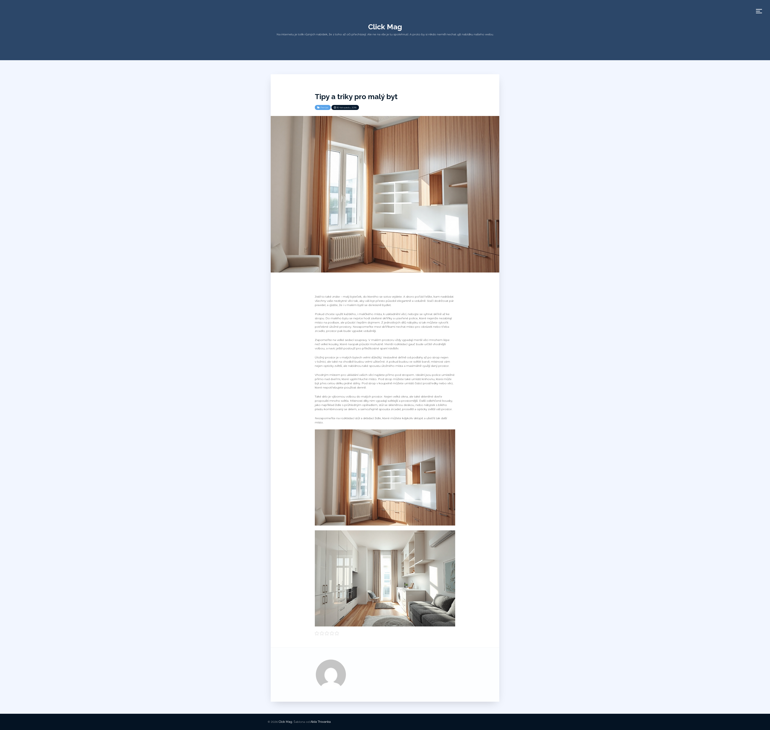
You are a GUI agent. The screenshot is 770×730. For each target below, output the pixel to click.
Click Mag (385, 26)
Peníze (324, 107)
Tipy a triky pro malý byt (356, 96)
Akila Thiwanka (320, 722)
